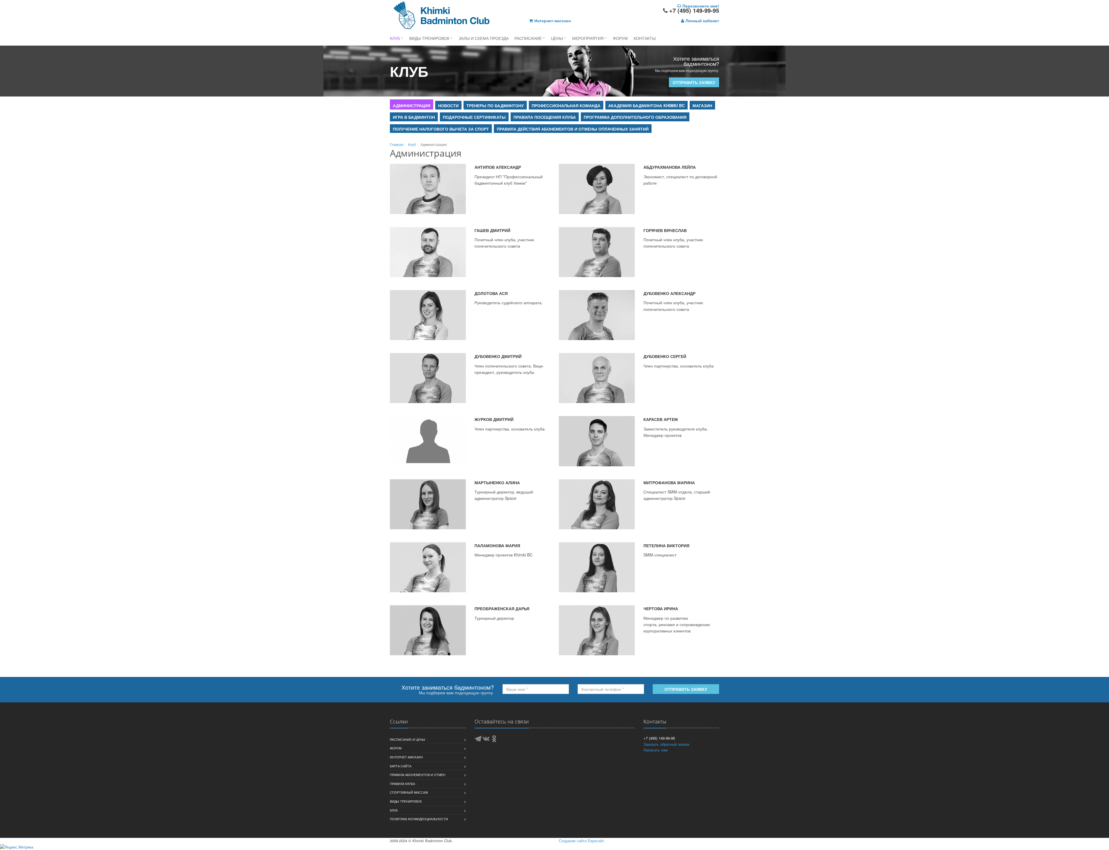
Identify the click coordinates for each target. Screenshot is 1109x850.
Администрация (411, 105)
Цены (557, 38)
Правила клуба (402, 783)
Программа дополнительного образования (635, 117)
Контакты (645, 38)
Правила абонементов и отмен (417, 774)
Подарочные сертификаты (474, 117)
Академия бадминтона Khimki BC (646, 105)
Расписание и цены (407, 739)
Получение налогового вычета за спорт (441, 129)
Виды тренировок (429, 38)
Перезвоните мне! (700, 6)
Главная (396, 144)
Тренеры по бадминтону (495, 105)
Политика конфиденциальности (419, 818)
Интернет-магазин (552, 20)
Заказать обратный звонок (666, 744)
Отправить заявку (694, 82)
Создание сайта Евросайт (581, 840)
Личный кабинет (702, 20)
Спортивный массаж (409, 792)
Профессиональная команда (566, 105)
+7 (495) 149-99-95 (694, 10)
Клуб (395, 38)
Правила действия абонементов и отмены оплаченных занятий (573, 129)
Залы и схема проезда (484, 38)
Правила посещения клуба (544, 117)
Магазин (702, 105)
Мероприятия (588, 38)
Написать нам (655, 750)
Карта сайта (400, 766)
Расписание (528, 38)
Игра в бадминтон (414, 117)
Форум (620, 38)
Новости (448, 105)
